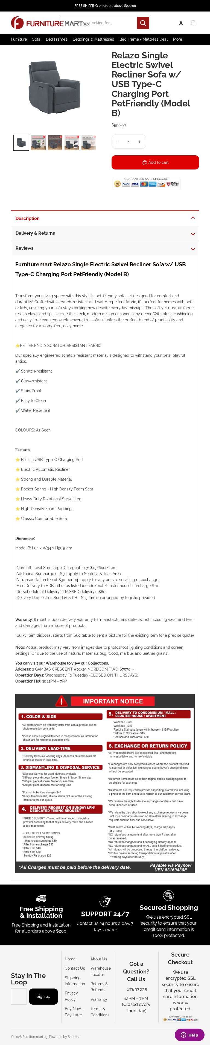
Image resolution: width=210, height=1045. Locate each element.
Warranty (99, 999)
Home (70, 959)
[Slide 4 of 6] (72, 142)
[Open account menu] (181, 23)
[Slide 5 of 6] (88, 142)
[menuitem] (177, 39)
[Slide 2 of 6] (38, 142)
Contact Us (75, 968)
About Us (99, 959)
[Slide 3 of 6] (55, 142)
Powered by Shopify (64, 1037)
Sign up (43, 996)
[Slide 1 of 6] (21, 142)
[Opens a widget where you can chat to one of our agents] (189, 1035)
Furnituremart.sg (34, 1037)
